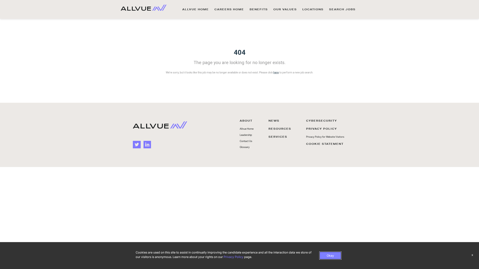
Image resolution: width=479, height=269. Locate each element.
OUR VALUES (285, 9)
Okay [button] (330, 255)
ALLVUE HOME (195, 9)
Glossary (245, 147)
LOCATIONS (313, 9)
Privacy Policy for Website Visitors (325, 137)
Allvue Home (247, 129)
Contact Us (246, 141)
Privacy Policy (233, 257)
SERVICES (278, 136)
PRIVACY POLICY (321, 128)
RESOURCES (280, 128)
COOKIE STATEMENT (325, 144)
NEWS (274, 120)
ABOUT (246, 120)
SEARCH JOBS (342, 9)
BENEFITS (259, 9)
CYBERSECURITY (321, 120)
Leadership (246, 135)
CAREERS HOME (229, 9)
